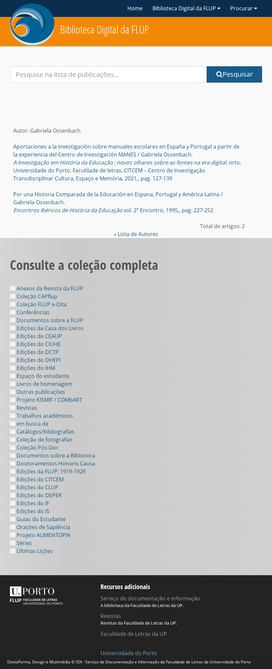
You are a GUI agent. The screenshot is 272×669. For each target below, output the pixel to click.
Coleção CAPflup (36, 296)
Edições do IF (32, 503)
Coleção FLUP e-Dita (41, 304)
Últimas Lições (34, 551)
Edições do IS (32, 511)
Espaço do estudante (42, 376)
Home (135, 8)
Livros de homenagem (43, 384)
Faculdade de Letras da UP (134, 634)
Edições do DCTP (37, 352)
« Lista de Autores (136, 234)
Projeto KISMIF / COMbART (48, 399)
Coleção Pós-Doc (37, 447)
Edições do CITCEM (39, 479)
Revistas (26, 407)
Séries (23, 543)
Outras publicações (40, 391)
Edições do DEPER (38, 495)
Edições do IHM (35, 368)
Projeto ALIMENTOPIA (42, 535)
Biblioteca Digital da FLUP (104, 29)
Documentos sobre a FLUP (49, 320)
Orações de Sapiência (42, 527)
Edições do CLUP (36, 487)
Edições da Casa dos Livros (49, 328)
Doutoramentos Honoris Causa (55, 463)
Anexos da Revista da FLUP (49, 288)
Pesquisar (238, 74)
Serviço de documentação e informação (150, 598)
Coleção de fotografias (44, 439)
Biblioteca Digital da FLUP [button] (185, 8)
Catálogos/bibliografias (44, 431)
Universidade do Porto (129, 653)
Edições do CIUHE (38, 344)
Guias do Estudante (40, 519)
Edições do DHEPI (38, 360)
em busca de (31, 423)
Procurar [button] (242, 8)
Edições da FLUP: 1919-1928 (50, 471)
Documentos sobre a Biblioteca (55, 455)
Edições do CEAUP (38, 336)
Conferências (32, 312)
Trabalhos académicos (44, 415)
